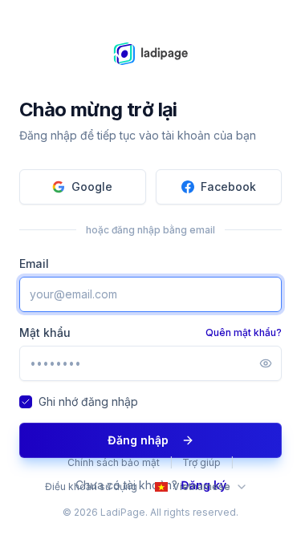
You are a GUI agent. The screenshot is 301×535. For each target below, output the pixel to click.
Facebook (228, 186)
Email (34, 263)
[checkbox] (25, 401)
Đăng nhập (138, 440)
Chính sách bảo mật (113, 462)
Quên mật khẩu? (243, 332)
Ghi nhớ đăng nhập (88, 401)
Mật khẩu (45, 332)
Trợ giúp (201, 462)
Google (91, 186)
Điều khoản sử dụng (91, 486)
